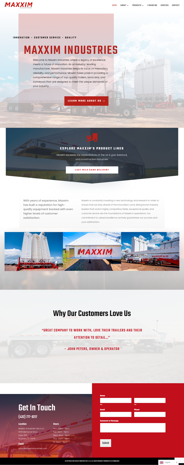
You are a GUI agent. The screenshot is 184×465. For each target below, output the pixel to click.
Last (135, 405)
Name (103, 396)
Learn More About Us (84, 101)
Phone (137, 410)
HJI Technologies (114, 461)
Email (103, 410)
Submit (105, 443)
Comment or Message (110, 421)
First (101, 405)
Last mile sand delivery (92, 169)
